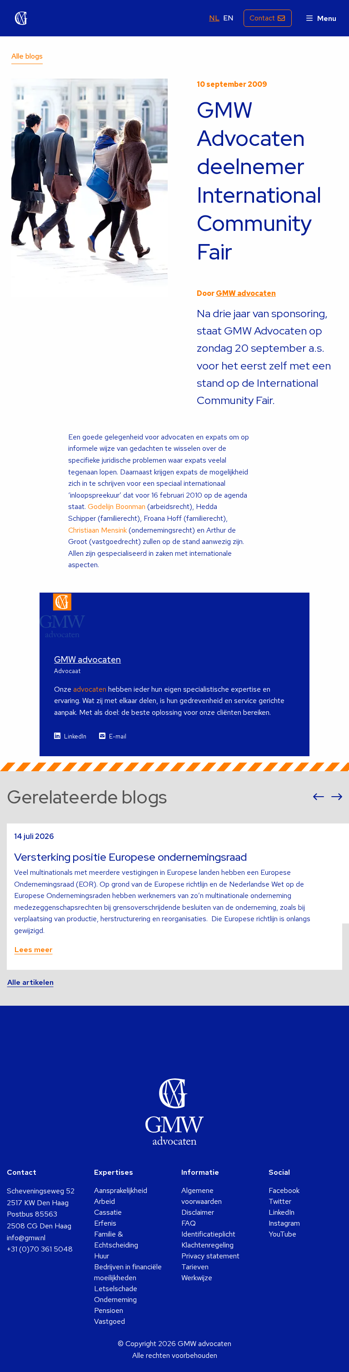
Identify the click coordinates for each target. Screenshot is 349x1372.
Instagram (284, 1223)
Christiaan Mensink (97, 530)
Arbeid (104, 1201)
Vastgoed (109, 1321)
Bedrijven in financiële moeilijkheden (128, 1272)
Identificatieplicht (208, 1234)
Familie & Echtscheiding (116, 1239)
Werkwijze (196, 1277)
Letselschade (115, 1288)
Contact (262, 18)
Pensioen (108, 1310)
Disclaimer (197, 1212)
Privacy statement (210, 1256)
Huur (101, 1256)
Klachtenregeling (207, 1245)
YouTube (282, 1234)
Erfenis (105, 1223)
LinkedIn (75, 736)
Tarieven (195, 1267)
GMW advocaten (21, 18)
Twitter (280, 1201)
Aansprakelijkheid (120, 1190)
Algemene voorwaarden (201, 1196)
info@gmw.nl (26, 1237)
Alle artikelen (30, 982)
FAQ (188, 1223)
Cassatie (108, 1212)
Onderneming (115, 1299)
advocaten (89, 689)
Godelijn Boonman (116, 506)
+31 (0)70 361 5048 (40, 1249)
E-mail (117, 736)
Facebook (284, 1190)
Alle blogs (27, 56)
